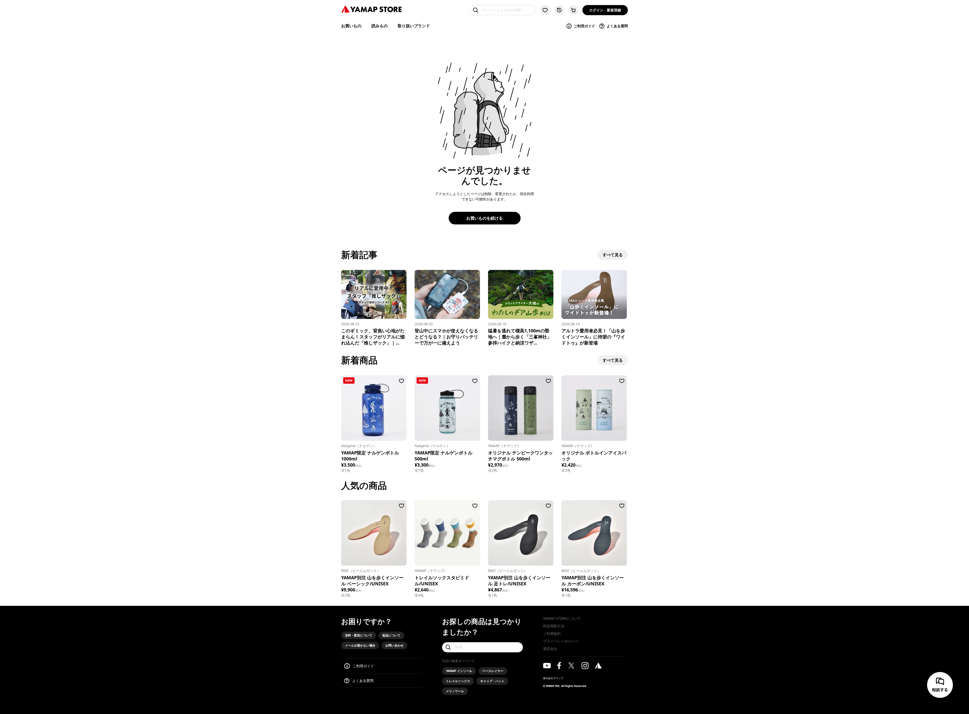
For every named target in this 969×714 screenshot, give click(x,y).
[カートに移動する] (573, 10)
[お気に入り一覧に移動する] (545, 10)
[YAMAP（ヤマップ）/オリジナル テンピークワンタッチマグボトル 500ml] (520, 408)
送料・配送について (358, 635)
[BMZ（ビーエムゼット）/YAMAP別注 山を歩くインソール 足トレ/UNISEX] (520, 533)
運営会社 (550, 648)
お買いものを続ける (484, 218)
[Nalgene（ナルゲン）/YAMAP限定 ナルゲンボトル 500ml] (447, 408)
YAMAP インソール (459, 671)
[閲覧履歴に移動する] (559, 10)
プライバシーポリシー (560, 641)
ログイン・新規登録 (605, 10)
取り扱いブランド (414, 26)
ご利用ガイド (584, 26)
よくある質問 (617, 26)
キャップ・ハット (492, 681)
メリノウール (455, 691)
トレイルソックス (458, 681)
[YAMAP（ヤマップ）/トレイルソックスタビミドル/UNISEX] (447, 533)
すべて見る (613, 255)
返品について (391, 635)
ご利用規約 (552, 633)
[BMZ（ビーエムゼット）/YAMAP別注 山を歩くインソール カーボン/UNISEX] (594, 533)
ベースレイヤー (492, 671)
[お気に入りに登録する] (401, 381)
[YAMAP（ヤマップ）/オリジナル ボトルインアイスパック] (594, 408)
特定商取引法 (553, 626)
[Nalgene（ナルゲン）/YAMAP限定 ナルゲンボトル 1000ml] (374, 408)
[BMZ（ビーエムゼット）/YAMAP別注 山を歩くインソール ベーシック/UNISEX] (374, 533)
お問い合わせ (394, 645)
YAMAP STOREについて (562, 618)
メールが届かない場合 (360, 645)
